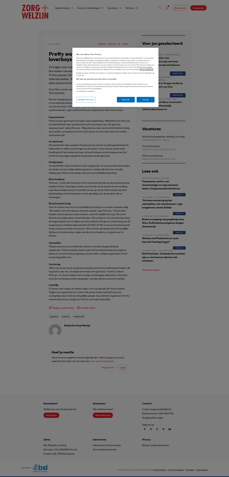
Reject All (125, 99)
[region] (115, 77)
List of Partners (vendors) (85, 91)
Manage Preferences (86, 99)
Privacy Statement (146, 69)
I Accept (145, 99)
